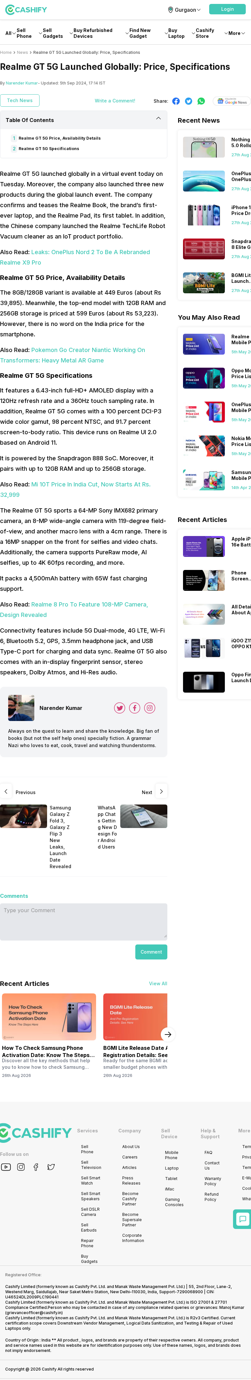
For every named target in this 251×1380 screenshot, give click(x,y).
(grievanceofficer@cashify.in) (34, 1312)
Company (129, 1130)
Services (87, 1130)
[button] (227, 9)
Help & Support (210, 1133)
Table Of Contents (30, 120)
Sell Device (169, 1133)
